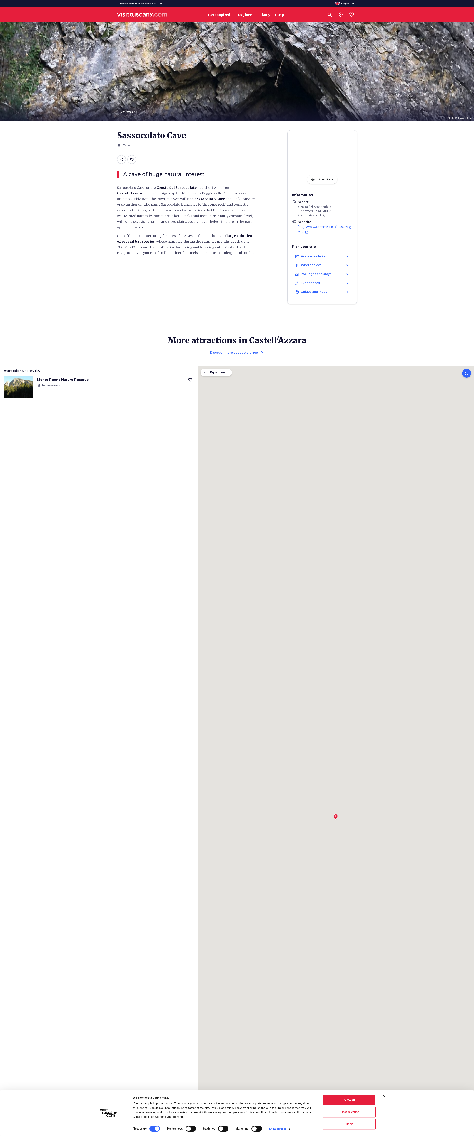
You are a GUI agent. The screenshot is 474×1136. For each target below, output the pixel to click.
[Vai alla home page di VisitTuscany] (142, 14)
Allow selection (349, 1111)
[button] (335, 815)
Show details (277, 1128)
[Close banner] (384, 1095)
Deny (349, 1123)
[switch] (191, 1129)
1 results (33, 371)
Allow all (349, 1099)
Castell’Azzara (129, 193)
